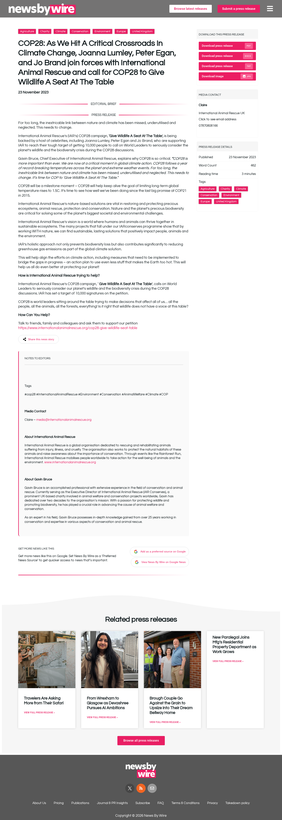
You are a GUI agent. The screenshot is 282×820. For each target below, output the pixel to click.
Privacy (212, 803)
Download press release (226, 45)
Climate (60, 31)
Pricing (59, 803)
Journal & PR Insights (112, 803)
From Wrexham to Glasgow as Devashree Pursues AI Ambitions (108, 703)
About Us (39, 803)
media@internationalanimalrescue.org (64, 420)
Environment (102, 31)
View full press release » (39, 712)
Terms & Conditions (186, 803)
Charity (44, 31)
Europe (121, 31)
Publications (80, 803)
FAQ (160, 803)
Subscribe (142, 803)
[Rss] (141, 788)
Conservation (80, 31)
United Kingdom (142, 31)
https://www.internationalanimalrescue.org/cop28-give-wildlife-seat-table (77, 328)
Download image (226, 76)
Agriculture (27, 31)
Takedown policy (237, 803)
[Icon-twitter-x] (129, 788)
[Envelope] (152, 788)
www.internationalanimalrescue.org (70, 462)
